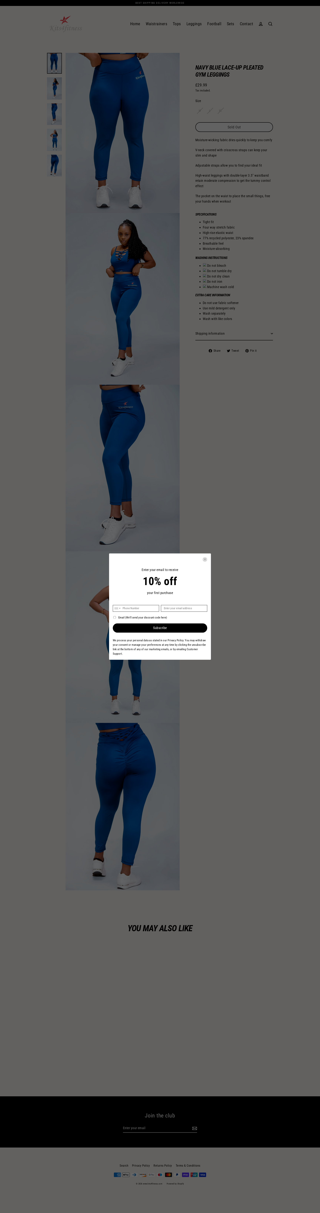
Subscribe (160, 628)
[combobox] (117, 608)
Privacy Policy (175, 640)
